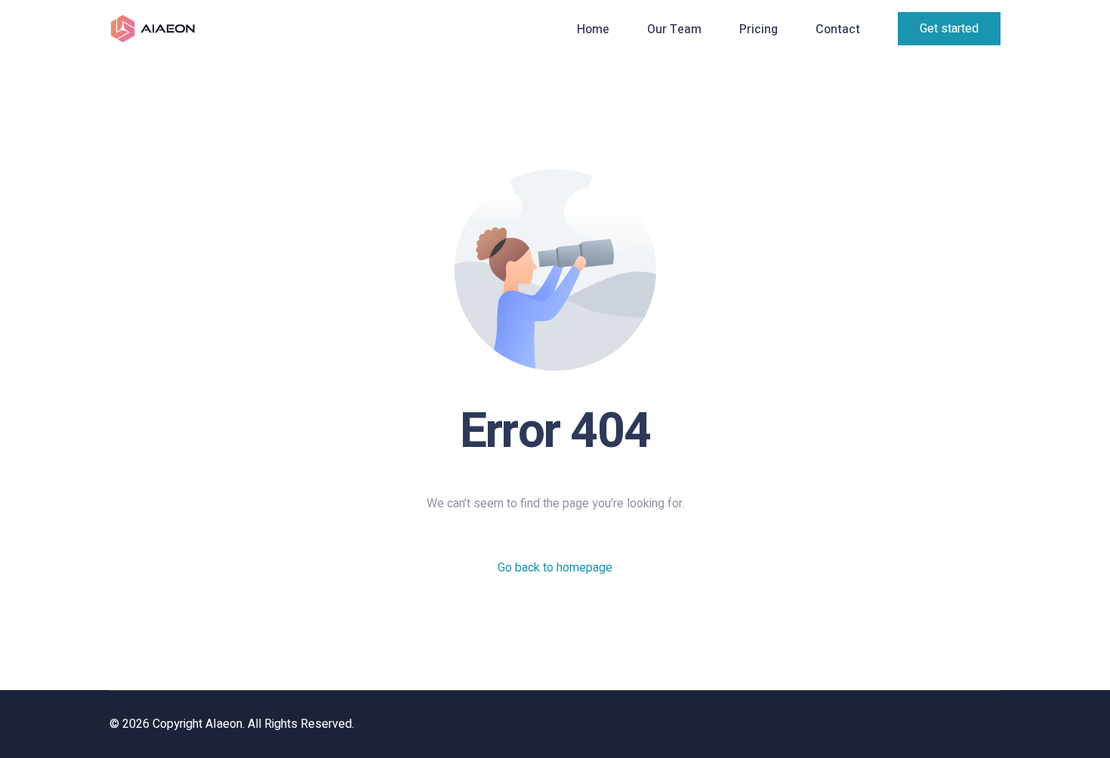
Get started (949, 29)
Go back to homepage (555, 568)
